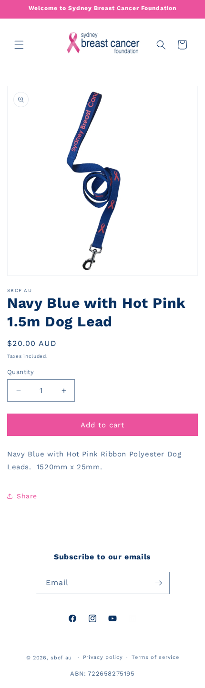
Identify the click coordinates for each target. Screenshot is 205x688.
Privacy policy (103, 657)
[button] (19, 44)
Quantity (20, 371)
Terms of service (155, 657)
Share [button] (27, 496)
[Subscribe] (158, 583)
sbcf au (61, 658)
